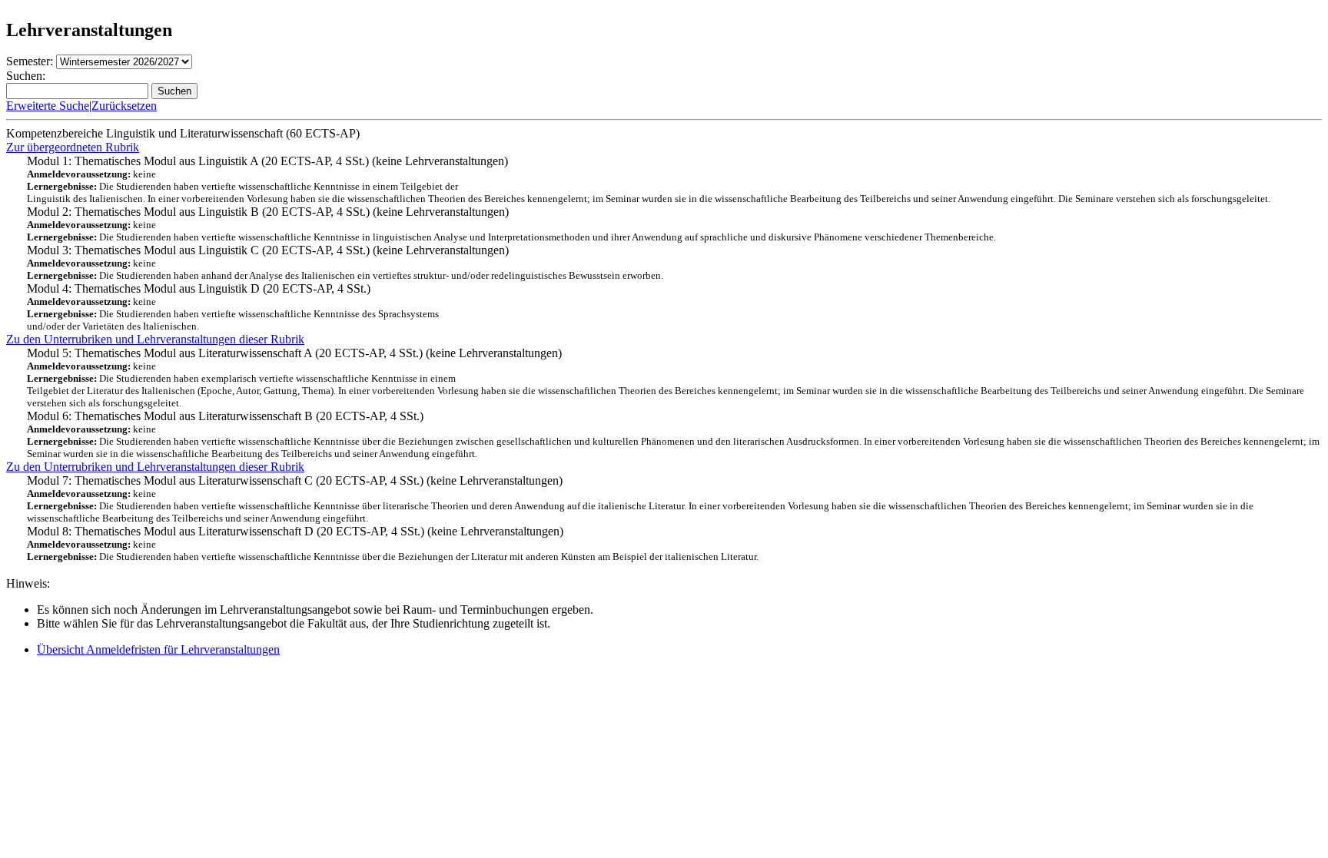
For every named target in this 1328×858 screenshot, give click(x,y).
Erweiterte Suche (47, 105)
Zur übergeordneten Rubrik (72, 147)
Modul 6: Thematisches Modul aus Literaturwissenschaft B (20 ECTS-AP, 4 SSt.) (673, 434)
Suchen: (25, 75)
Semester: (29, 61)
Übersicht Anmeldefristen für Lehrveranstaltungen (158, 649)
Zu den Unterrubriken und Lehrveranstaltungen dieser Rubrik (155, 339)
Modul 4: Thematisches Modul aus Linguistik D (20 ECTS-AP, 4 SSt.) (233, 307)
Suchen (174, 91)
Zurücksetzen (124, 105)
